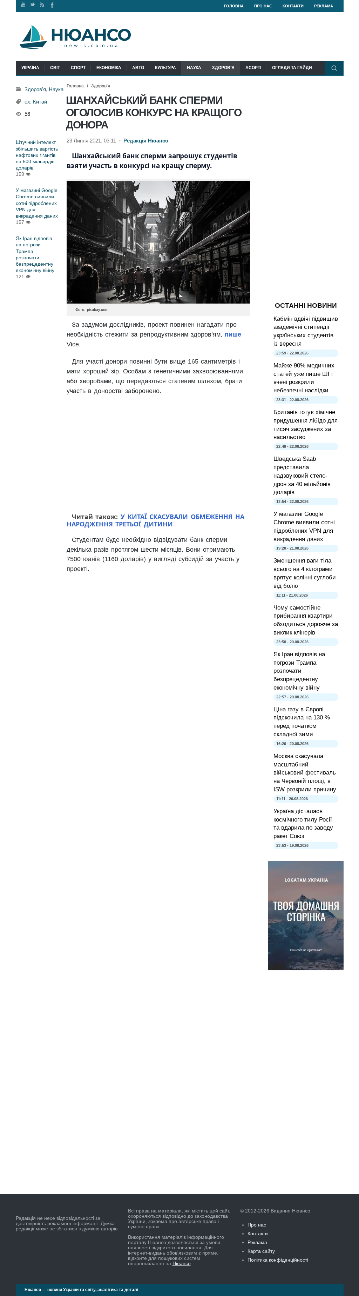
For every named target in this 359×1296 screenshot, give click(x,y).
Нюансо (181, 1263)
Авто (138, 67)
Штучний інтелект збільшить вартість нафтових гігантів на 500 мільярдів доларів (37, 155)
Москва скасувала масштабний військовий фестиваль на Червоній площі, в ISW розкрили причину (304, 773)
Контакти (293, 6)
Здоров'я (100, 86)
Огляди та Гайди (292, 67)
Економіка (108, 67)
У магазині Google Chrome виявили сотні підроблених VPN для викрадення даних (37, 203)
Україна (30, 67)
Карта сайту (261, 1251)
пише (233, 334)
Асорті (253, 67)
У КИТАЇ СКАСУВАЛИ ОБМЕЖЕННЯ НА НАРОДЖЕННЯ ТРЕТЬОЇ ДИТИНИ (155, 520)
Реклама (323, 6)
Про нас (263, 6)
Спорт (78, 67)
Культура (165, 67)
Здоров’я (223, 67)
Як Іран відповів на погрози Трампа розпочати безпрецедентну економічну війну (35, 254)
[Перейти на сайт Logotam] (306, 968)
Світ (55, 67)
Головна (234, 6)
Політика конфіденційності (278, 1260)
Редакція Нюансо (145, 141)
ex (27, 102)
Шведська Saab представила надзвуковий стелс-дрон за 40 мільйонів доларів (302, 476)
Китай (40, 102)
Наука (194, 67)
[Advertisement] (158, 455)
